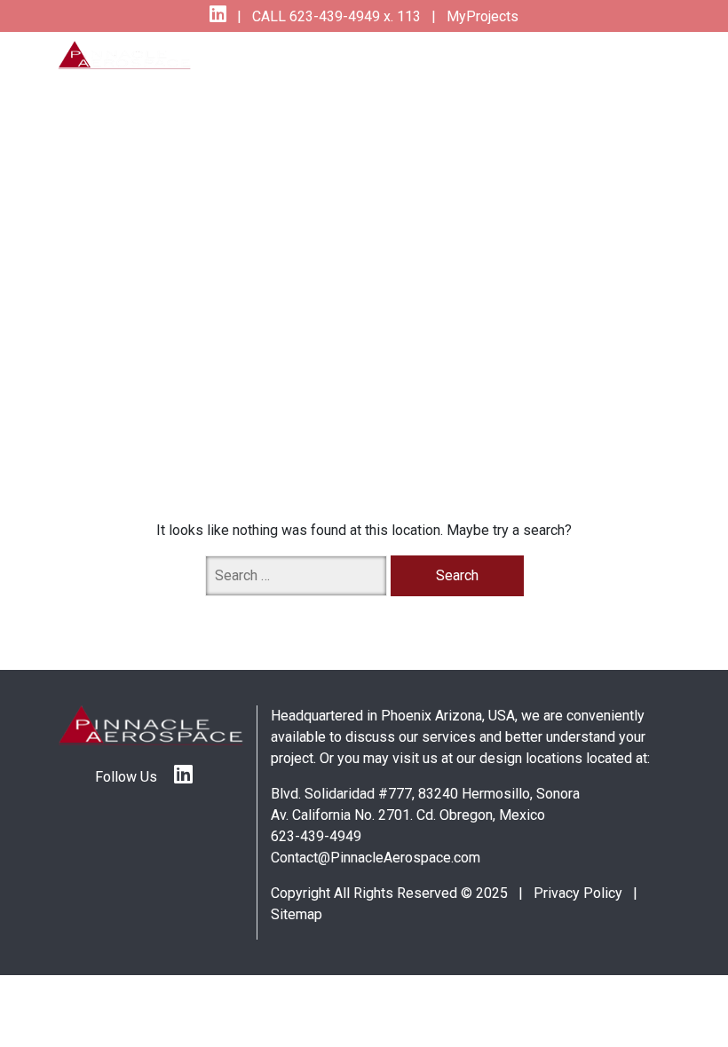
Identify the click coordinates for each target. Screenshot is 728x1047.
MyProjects (480, 16)
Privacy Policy (578, 893)
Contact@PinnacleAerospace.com (375, 857)
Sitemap (296, 914)
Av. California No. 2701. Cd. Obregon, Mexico (408, 815)
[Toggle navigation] (633, 67)
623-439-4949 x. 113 (353, 16)
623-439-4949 (316, 836)
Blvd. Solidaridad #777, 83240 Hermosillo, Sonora (425, 793)
